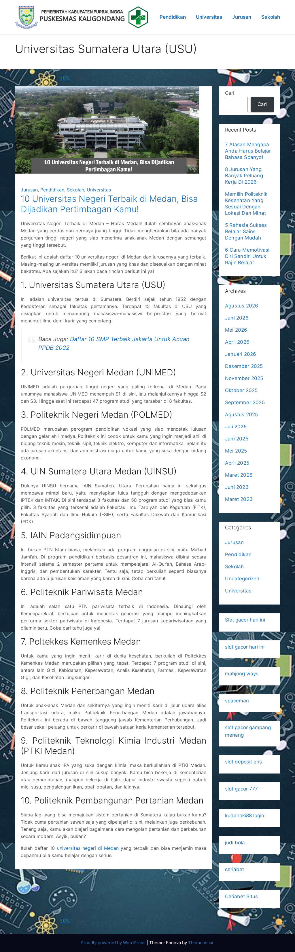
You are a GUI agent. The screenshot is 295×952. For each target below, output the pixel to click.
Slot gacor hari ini (245, 620)
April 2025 (237, 463)
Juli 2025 (236, 427)
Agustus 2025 (241, 414)
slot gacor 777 (241, 789)
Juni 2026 (237, 318)
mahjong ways (241, 674)
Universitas (209, 17)
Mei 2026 (236, 330)
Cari (229, 93)
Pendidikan (173, 17)
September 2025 (245, 402)
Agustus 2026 (241, 306)
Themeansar (200, 942)
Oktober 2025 (241, 390)
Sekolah (270, 17)
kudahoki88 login (244, 815)
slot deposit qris (243, 762)
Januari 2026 (240, 354)
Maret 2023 (239, 499)
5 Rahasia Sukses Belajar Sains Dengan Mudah (246, 231)
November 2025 (244, 378)
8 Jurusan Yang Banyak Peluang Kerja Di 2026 (244, 175)
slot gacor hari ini (244, 647)
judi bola (235, 842)
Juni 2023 (237, 487)
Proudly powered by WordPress (114, 942)
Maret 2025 (238, 475)
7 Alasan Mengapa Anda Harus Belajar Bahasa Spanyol (248, 151)
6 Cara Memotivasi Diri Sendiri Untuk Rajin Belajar (247, 256)
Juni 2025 (236, 439)
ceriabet (234, 869)
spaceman (237, 701)
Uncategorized (242, 579)
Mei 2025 (236, 451)
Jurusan (241, 17)
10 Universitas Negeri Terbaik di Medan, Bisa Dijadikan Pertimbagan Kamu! (109, 203)
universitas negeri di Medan (88, 848)
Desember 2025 (244, 366)
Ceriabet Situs (241, 896)
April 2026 (237, 342)
